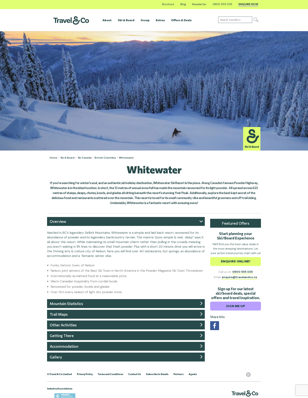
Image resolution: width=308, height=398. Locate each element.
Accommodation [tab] (64, 346)
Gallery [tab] (56, 357)
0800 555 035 (242, 272)
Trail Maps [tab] (59, 314)
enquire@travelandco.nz (239, 277)
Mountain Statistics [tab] (66, 303)
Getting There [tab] (62, 335)
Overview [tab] (58, 221)
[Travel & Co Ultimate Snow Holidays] (71, 20)
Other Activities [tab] (63, 325)
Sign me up (235, 306)
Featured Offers (235, 223)
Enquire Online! (235, 261)
